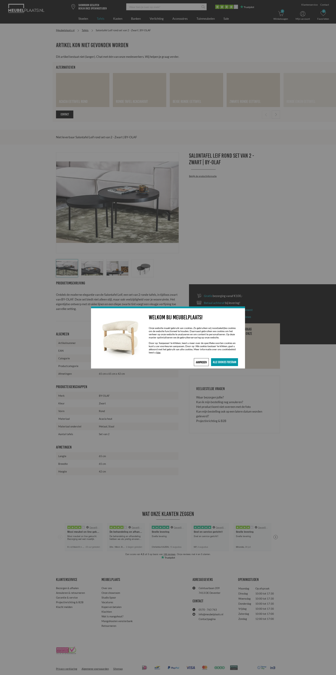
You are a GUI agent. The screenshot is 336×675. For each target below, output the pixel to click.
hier (158, 352)
